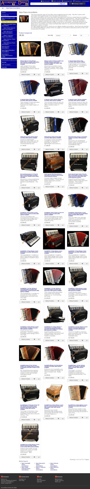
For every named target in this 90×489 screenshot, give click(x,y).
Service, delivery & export (9, 480)
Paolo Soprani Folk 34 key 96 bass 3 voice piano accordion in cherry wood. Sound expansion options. (53, 175)
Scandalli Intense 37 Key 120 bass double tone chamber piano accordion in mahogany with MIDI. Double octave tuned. (30, 367)
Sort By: (50, 35)
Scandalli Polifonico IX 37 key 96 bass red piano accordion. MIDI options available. (53, 366)
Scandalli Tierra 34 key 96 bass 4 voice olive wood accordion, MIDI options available (77, 406)
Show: (75, 35)
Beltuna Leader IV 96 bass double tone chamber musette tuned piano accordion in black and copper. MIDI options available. (53, 62)
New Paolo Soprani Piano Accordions (26, 468)
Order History (59, 480)
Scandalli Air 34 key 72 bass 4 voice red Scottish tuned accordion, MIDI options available (54, 213)
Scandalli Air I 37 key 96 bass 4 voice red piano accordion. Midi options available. (53, 252)
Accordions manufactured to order (7, 55)
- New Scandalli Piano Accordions (9, 24)
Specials (4, 67)
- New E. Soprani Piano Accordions (7, 36)
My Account (58, 479)
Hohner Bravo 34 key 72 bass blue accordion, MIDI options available (52, 137)
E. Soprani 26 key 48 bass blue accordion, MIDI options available (76, 61)
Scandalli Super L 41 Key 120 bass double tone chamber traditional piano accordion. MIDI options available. (76, 367)
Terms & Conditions (7, 482)
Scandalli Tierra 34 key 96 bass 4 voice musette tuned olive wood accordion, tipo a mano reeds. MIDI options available (53, 406)
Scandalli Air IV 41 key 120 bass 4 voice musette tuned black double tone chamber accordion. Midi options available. (77, 328)
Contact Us (5, 15)
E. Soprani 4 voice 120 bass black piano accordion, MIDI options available (54, 100)
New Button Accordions (5, 47)
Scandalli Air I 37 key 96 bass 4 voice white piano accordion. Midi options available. (77, 252)
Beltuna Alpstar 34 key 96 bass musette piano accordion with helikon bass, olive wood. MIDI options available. (29, 62)
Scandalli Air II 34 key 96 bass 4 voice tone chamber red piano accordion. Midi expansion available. (29, 328)
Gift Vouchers (6, 65)
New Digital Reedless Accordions (8, 51)
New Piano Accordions (13, 8)
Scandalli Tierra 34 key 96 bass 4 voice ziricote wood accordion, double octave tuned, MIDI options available (29, 445)
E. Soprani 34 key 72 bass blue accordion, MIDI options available (28, 100)
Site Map (21, 480)
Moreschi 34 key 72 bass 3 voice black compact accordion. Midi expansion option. (77, 138)
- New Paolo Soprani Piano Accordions (8, 28)
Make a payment (6, 483)
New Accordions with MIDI (8, 18)
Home (4, 12)
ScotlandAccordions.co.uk (9, 60)
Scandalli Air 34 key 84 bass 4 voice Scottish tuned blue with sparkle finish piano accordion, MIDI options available (78, 214)
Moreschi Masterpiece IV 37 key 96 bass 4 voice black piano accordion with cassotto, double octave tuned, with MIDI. (29, 175)
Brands (4, 62)
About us (4, 479)
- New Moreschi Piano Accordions (7, 32)
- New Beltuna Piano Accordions (8, 43)
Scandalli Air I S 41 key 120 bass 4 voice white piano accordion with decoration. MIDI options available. (53, 289)
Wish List (58, 482)
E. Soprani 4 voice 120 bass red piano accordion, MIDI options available (77, 100)
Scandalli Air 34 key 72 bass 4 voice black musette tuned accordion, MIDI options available (29, 213)
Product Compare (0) (25, 33)
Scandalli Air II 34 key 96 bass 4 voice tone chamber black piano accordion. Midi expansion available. (77, 289)
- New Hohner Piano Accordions (8, 39)
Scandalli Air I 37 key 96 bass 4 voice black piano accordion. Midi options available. (29, 252)
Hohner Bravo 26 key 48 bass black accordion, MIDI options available (29, 137)
